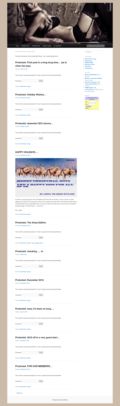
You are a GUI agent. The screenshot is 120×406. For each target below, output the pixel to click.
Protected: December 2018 (29, 280)
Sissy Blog (88, 66)
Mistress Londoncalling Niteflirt (93, 78)
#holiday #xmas (39, 243)
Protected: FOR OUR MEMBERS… (33, 366)
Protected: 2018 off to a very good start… (37, 337)
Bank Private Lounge (25, 86)
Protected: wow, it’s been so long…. (34, 308)
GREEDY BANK (47, 46)
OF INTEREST (57, 46)
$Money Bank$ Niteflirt (91, 74)
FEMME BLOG (25, 46)
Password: (18, 81)
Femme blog (88, 60)
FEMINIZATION (36, 46)
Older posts (18, 393)
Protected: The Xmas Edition (30, 222)
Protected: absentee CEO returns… (34, 123)
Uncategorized (89, 68)
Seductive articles (90, 64)
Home (17, 46)
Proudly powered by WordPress (60, 400)
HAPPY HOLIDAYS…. (26, 152)
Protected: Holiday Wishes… (30, 94)
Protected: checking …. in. (29, 251)
